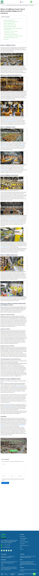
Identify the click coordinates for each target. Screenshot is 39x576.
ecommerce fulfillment (4, 169)
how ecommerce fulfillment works (12, 219)
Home (2, 5)
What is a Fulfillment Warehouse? (10, 26)
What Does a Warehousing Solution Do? (11, 21)
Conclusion (6, 39)
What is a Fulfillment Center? (9, 20)
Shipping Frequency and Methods (11, 34)
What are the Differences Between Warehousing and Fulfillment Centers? (13, 29)
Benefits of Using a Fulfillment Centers (11, 37)
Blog (5, 5)
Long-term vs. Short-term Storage (11, 31)
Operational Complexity (10, 32)
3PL (8, 434)
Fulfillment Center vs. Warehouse (10, 120)
